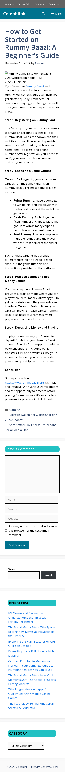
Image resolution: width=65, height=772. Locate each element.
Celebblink (14, 13)
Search (12, 569)
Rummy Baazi (35, 86)
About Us (10, 3)
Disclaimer (40, 3)
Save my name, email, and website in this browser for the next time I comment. (33, 530)
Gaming (15, 410)
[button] (43, 13)
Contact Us (54, 3)
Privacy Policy (25, 3)
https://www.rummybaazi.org (24, 382)
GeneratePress (50, 766)
